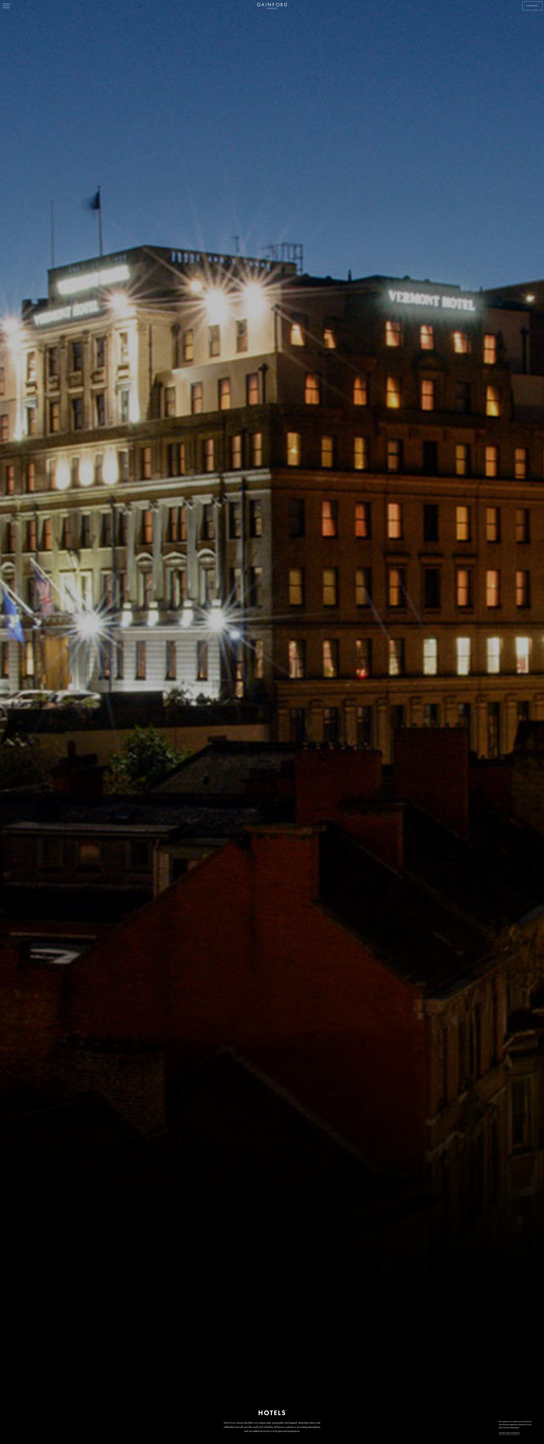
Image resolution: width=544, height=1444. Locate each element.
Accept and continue (509, 1433)
